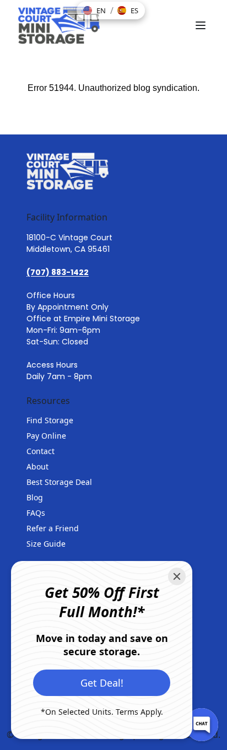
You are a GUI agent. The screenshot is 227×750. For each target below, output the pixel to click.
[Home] (59, 25)
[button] (94, 10)
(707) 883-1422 (57, 272)
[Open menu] (200, 25)
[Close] (177, 576)
